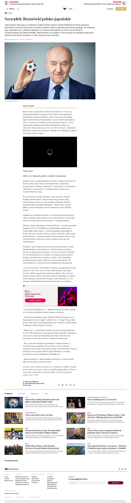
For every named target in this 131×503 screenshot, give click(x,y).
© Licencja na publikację (30, 381)
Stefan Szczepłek (28, 106)
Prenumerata (36, 480)
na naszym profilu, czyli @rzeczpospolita (57, 372)
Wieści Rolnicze (52, 486)
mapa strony (8, 497)
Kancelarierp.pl (51, 484)
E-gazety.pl (50, 478)
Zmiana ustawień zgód (22, 478)
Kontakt (7, 478)
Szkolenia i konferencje (12, 493)
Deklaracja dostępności (22, 484)
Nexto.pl (49, 480)
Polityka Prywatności (21, 477)
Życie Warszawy (52, 488)
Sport (10, 13)
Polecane (21, 394)
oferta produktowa (34, 497)
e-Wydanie (110, 9)
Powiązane (8, 394)
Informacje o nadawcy (22, 482)
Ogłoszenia (35, 478)
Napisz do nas (9, 480)
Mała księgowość (52, 482)
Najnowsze (35, 394)
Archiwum (35, 482)
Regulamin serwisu (21, 480)
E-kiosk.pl (50, 477)
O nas (6, 477)
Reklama (34, 477)
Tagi (46, 394)
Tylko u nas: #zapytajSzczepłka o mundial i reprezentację (44, 176)
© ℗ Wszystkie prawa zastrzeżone (33, 383)
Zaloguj (121, 9)
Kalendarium (20, 497)
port (70, 9)
